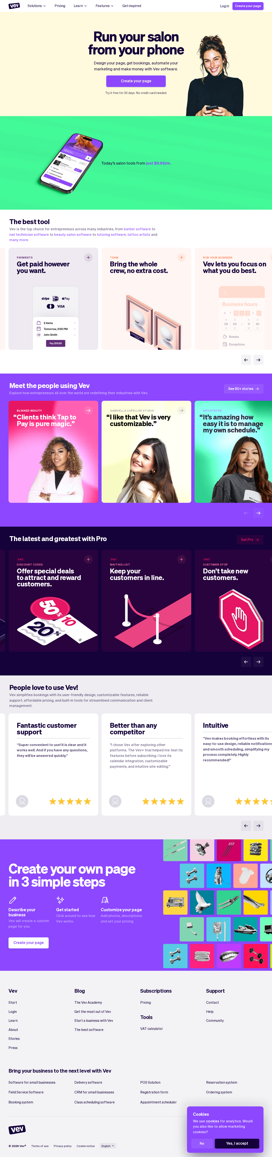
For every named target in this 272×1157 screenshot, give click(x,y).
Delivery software (88, 1082)
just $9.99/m (158, 162)
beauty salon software (73, 234)
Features (103, 5)
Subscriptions (156, 990)
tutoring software (111, 234)
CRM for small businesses (94, 1092)
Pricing (60, 5)
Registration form (154, 1092)
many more (18, 239)
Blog (79, 990)
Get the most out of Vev (92, 1011)
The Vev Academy (88, 1002)
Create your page (248, 6)
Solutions (35, 5)
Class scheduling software (94, 1102)
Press (13, 1047)
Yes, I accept (237, 1143)
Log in (224, 6)
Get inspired (131, 5)
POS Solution (150, 1082)
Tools (146, 1017)
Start (12, 1002)
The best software (88, 1029)
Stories (14, 1038)
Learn (78, 5)
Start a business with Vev (93, 1020)
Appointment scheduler (158, 1102)
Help (210, 1011)
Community (215, 1020)
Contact (212, 1002)
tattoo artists (139, 234)
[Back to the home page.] (14, 6)
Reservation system (221, 1082)
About (13, 1029)
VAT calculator (151, 1028)
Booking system (20, 1102)
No (202, 1143)
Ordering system (219, 1092)
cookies (212, 1121)
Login (12, 1011)
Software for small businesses (31, 1082)
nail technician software (29, 234)
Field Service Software (26, 1092)
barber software (137, 228)
